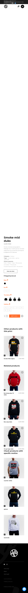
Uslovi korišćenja (8, 578)
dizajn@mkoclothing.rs (9, 1)
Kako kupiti (6, 574)
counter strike (11, 258)
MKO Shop (6, 568)
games (17, 258)
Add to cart (14, 316)
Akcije (5, 571)
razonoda (6, 259)
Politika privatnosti (8, 581)
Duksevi (12, 256)
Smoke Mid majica (9, 358)
